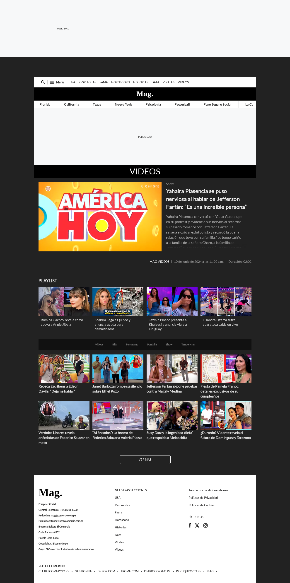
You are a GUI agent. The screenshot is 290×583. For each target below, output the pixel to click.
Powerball (182, 104)
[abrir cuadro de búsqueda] (43, 82)
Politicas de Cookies (202, 505)
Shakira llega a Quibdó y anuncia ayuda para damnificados (112, 324)
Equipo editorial (47, 504)
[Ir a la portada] (50, 494)
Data (155, 82)
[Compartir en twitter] (197, 527)
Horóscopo (120, 82)
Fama (104, 82)
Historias (140, 82)
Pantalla (152, 344)
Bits (114, 344)
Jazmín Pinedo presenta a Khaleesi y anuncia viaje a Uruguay (168, 324)
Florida (45, 104)
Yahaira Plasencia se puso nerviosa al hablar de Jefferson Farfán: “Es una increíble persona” (206, 199)
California (71, 104)
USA (72, 82)
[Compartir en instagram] (205, 527)
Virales (168, 82)
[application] (100, 216)
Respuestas (87, 82)
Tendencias (188, 344)
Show (170, 184)
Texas (97, 104)
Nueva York (123, 104)
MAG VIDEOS (159, 261)
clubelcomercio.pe (54, 571)
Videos (183, 82)
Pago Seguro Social (218, 104)
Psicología (153, 104)
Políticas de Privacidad (203, 497)
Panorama (132, 344)
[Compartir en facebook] (190, 526)
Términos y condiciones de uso (208, 490)
